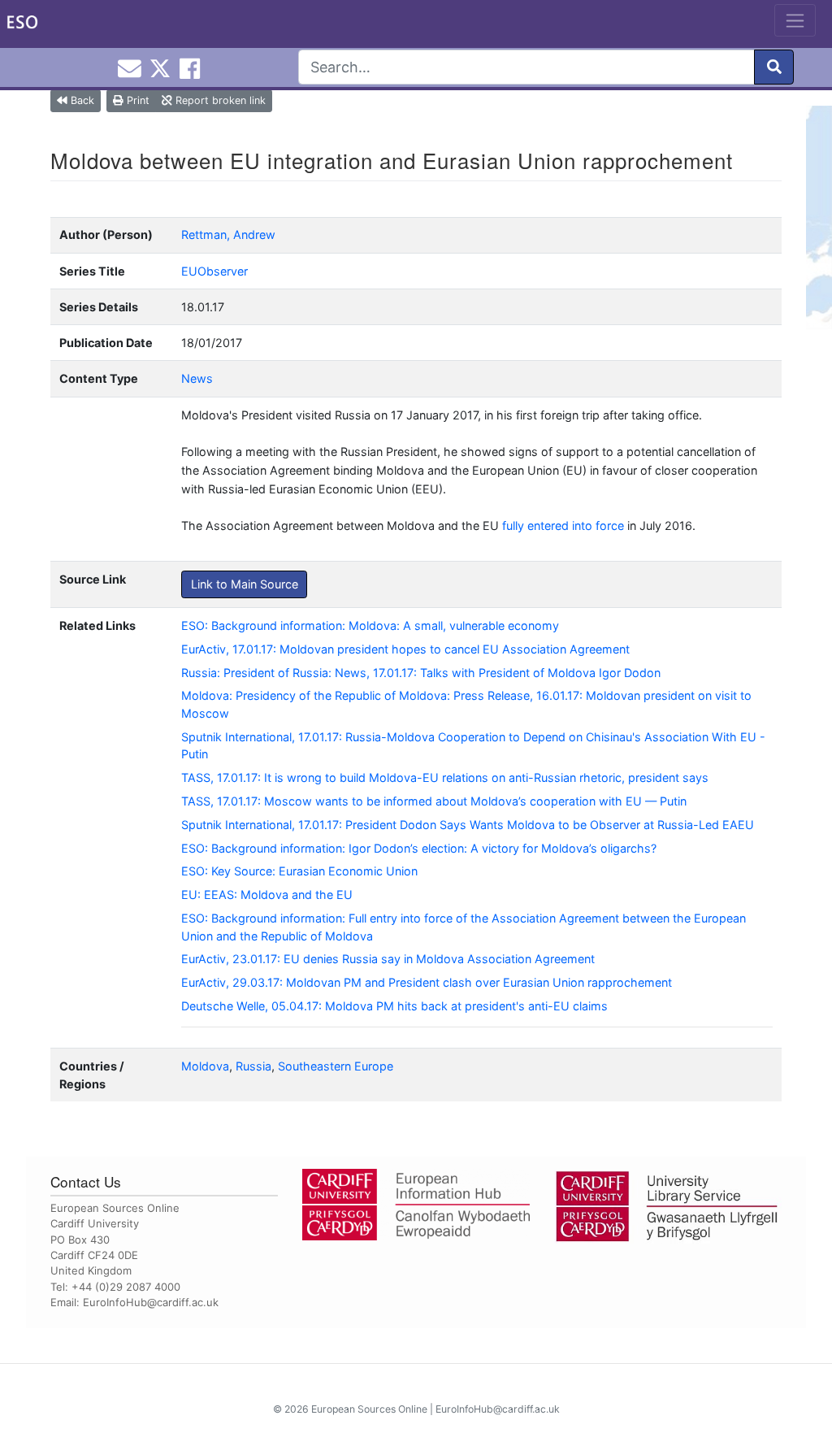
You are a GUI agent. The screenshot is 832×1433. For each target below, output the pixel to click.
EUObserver (214, 271)
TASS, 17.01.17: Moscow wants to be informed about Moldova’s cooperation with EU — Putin (434, 801)
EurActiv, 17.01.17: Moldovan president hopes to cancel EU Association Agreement (405, 649)
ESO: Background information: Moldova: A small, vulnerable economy (370, 625)
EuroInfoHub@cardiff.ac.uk (151, 1302)
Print (137, 100)
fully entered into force (563, 525)
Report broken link (219, 100)
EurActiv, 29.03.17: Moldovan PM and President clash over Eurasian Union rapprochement (426, 982)
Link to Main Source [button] (244, 584)
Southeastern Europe (335, 1066)
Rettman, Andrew (228, 234)
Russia (253, 1066)
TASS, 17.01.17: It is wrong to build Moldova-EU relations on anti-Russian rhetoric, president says (444, 777)
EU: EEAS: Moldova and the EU (267, 894)
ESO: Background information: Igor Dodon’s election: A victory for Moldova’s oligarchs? (418, 848)
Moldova (205, 1066)
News (197, 378)
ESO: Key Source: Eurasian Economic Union (299, 871)
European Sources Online (369, 1409)
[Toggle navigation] (795, 20)
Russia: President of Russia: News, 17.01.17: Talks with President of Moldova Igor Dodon (421, 673)
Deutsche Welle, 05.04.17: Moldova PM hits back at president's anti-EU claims (394, 1006)
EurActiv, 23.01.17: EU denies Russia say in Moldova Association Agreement (388, 959)
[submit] (774, 67)
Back (80, 100)
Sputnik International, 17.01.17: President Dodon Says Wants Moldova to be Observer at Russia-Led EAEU (467, 825)
